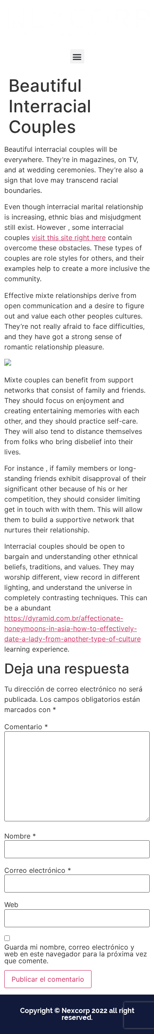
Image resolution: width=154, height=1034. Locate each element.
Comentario (26, 726)
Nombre (20, 836)
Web (11, 904)
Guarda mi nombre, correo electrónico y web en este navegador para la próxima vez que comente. (75, 954)
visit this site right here (69, 237)
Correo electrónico (37, 870)
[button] (77, 56)
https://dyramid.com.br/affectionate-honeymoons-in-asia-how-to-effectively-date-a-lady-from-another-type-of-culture (72, 628)
